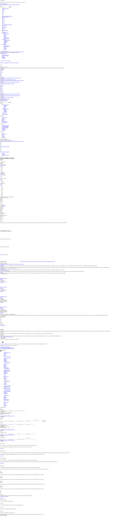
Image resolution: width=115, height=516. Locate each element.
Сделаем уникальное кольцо (16, 264)
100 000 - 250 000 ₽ (7, 83)
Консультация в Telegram (4, 51)
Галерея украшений (5, 127)
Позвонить (17, 4)
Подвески (3, 57)
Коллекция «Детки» (7, 381)
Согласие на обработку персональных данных (7, 347)
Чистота (5, 35)
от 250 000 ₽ (12, 83)
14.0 (1, 184)
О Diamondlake (4, 44)
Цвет (4, 34)
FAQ (4, 43)
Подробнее (2, 68)
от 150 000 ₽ (11, 97)
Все (3, 69)
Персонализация (9, 264)
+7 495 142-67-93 (8, 60)
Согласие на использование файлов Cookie (7, 348)
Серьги (3, 56)
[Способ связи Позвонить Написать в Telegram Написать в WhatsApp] (57, 411)
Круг (1, 79)
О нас (3, 133)
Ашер (14, 79)
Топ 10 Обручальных (9, 24)
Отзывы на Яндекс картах (9, 336)
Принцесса (3, 79)
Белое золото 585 (3, 165)
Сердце (7, 79)
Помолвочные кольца (5, 8)
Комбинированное (17, 95)
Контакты (5, 49)
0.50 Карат (2, 173)
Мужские (1, 89)
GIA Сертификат (6, 38)
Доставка (5, 42)
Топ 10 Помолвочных (9, 16)
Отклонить (5, 515)
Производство (6, 46)
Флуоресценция (6, 37)
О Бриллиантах (6, 33)
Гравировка (2, 100)
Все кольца (4, 16)
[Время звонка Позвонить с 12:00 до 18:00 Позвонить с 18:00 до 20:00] (57, 426)
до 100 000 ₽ (2, 83)
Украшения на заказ (7, 40)
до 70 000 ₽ (2, 97)
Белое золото (2, 95)
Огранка (5, 36)
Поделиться (2, 254)
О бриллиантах (2, 80)
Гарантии (5, 41)
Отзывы (5, 48)
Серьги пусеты (4, 25)
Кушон (12, 79)
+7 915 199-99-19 (3, 60)
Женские (5, 110)
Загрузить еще (2, 336)
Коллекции (4, 58)
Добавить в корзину (3, 261)
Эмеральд (9, 79)
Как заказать (4, 39)
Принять (2, 515)
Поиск (10, 102)
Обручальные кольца (5, 55)
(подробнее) (3, 205)
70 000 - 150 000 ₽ (6, 97)
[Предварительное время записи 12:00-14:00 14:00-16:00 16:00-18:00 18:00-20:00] (57, 413)
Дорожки (1, 91)
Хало (1, 73)
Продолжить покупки (3, 3)
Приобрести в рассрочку (51, 261)
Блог (4, 47)
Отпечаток (5, 100)
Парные (1, 86)
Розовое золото (11, 95)
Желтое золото (6, 95)
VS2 (1, 179)
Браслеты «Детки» (5, 30)
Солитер (1, 70)
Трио (1, 75)
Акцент (5, 106)
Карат (13, 80)
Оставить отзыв (2, 325)
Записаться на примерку (12, 4)
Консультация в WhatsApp (4, 4)
